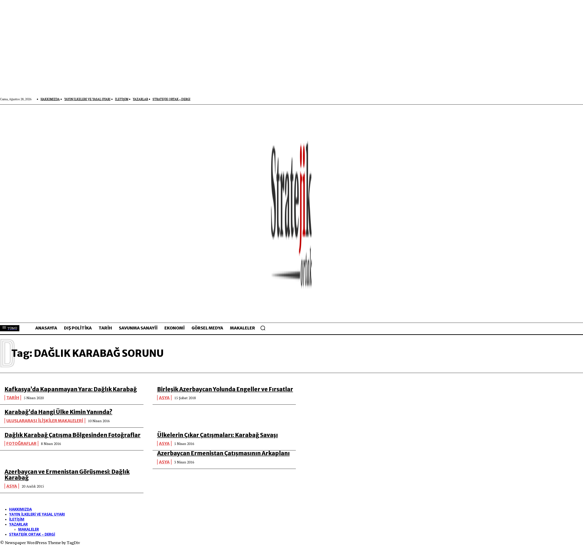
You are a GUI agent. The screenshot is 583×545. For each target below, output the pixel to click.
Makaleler (28, 529)
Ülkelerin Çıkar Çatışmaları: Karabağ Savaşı (217, 435)
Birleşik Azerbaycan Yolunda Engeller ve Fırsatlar (225, 389)
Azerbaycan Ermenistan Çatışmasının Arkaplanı (223, 453)
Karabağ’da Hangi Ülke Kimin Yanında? (58, 412)
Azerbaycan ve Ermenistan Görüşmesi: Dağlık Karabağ (67, 474)
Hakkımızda (20, 509)
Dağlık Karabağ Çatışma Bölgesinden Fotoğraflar (73, 435)
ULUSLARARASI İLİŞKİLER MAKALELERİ (44, 420)
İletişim (16, 519)
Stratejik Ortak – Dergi (32, 534)
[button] (262, 327)
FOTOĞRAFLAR (21, 443)
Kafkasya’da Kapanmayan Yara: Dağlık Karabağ (71, 389)
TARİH (12, 397)
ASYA (164, 397)
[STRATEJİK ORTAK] (291, 213)
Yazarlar (18, 524)
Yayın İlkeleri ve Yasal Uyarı (37, 514)
